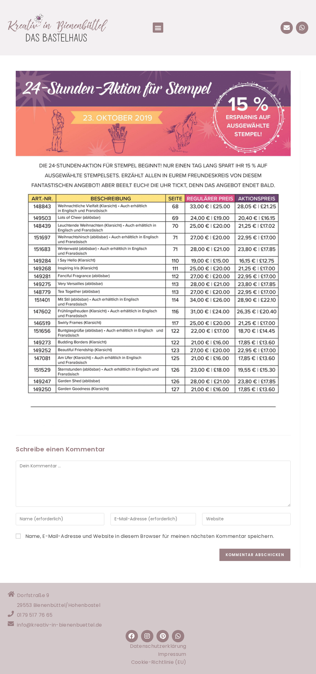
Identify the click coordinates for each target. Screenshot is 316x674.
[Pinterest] (162, 636)
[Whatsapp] (302, 28)
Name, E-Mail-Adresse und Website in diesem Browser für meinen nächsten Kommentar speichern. (149, 536)
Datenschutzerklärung (158, 646)
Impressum (172, 654)
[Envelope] (287, 28)
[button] (158, 27)
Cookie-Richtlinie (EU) (158, 662)
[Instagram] (147, 636)
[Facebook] (132, 636)
